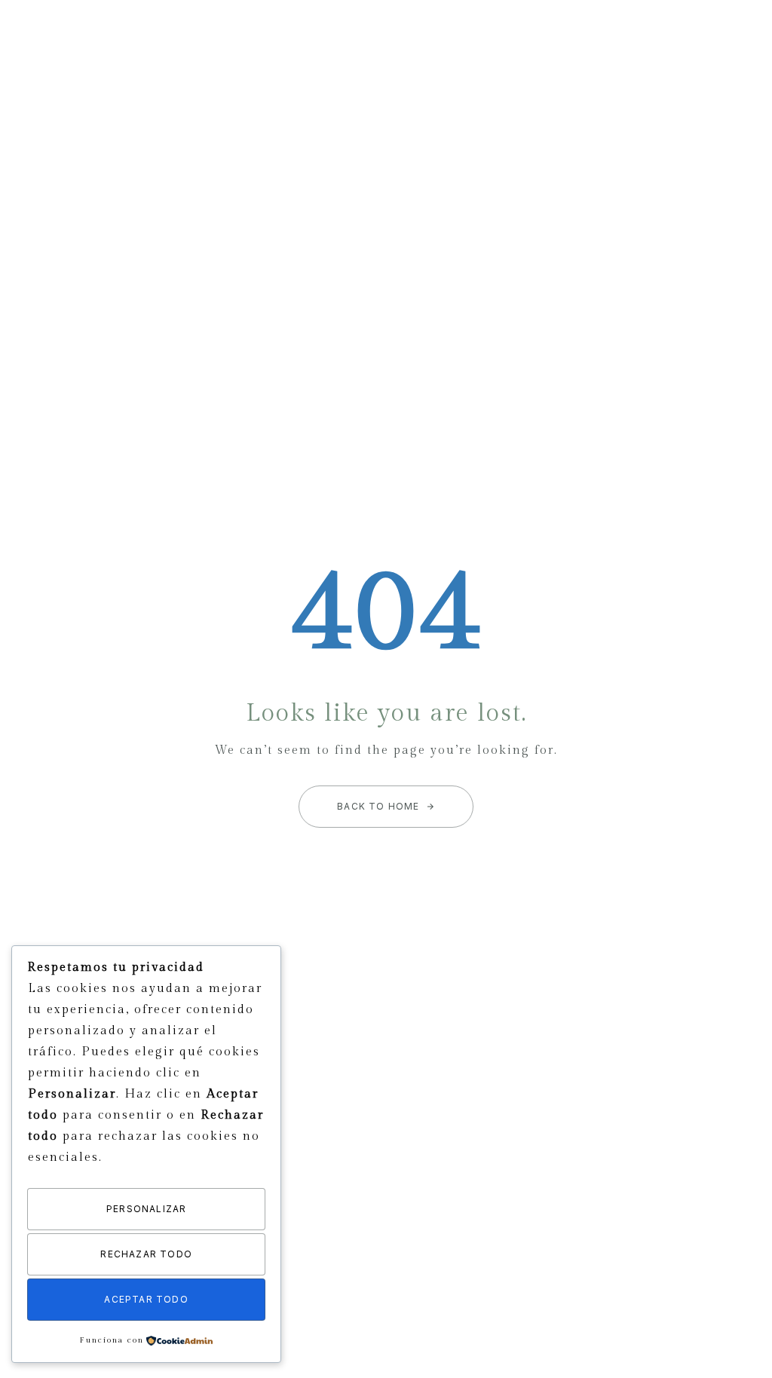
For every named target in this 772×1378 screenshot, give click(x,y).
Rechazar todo (146, 1254)
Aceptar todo (146, 1299)
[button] (736, 40)
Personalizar (146, 1208)
